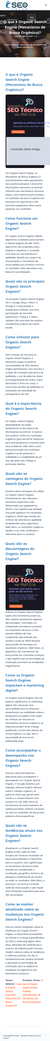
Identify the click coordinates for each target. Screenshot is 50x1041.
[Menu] (46, 5)
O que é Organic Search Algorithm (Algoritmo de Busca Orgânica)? (13, 995)
